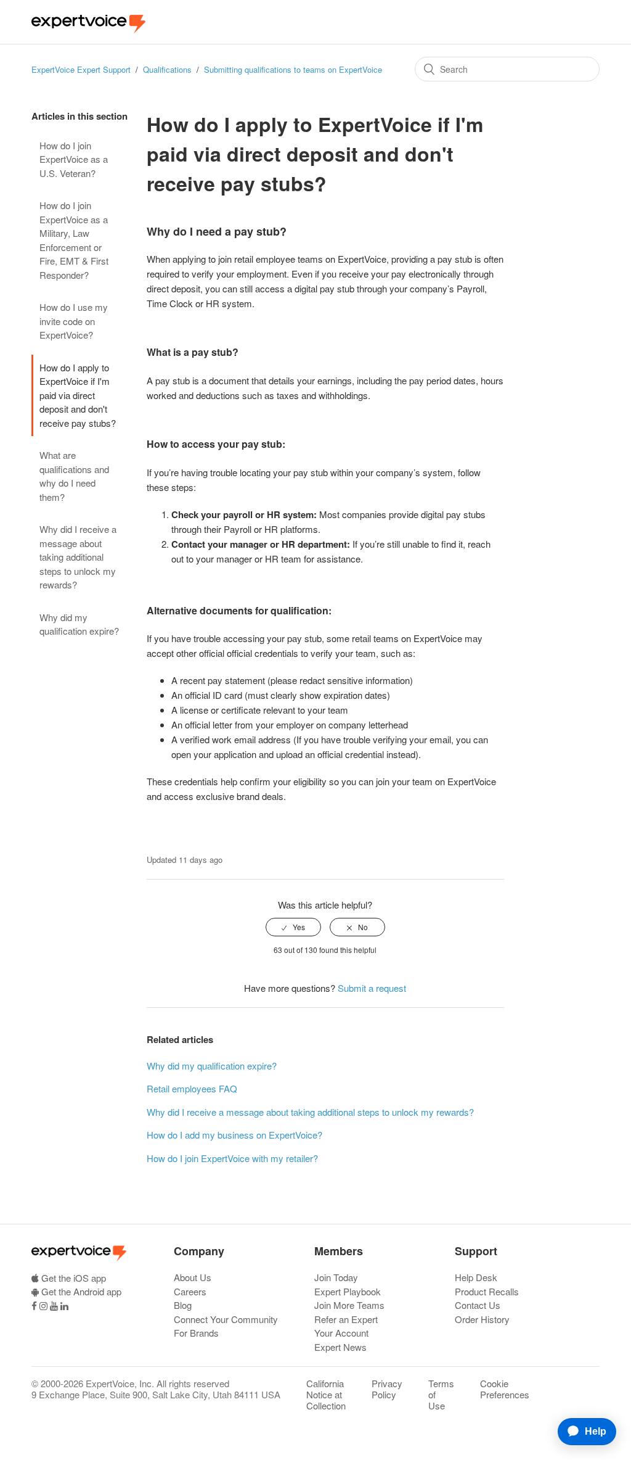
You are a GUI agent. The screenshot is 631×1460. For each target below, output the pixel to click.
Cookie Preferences (504, 1389)
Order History (482, 1319)
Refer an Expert (346, 1319)
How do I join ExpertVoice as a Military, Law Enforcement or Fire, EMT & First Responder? (73, 240)
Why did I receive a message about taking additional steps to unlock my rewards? (77, 556)
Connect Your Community (226, 1319)
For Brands (196, 1332)
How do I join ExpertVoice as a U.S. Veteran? (73, 159)
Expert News (340, 1346)
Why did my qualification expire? (79, 624)
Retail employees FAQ (192, 1088)
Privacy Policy (387, 1389)
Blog (183, 1304)
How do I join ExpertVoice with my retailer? (232, 1158)
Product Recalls (487, 1291)
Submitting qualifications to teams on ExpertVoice (293, 69)
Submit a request (372, 987)
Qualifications (167, 69)
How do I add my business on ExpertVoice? (234, 1134)
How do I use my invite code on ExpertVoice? (73, 320)
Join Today (336, 1277)
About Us (192, 1277)
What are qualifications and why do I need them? (74, 475)
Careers (190, 1291)
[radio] (293, 927)
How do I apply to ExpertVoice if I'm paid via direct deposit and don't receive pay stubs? (77, 395)
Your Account (341, 1332)
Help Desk (476, 1277)
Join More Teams (349, 1304)
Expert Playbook (347, 1291)
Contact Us (477, 1304)
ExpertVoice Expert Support (81, 69)
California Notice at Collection (326, 1394)
